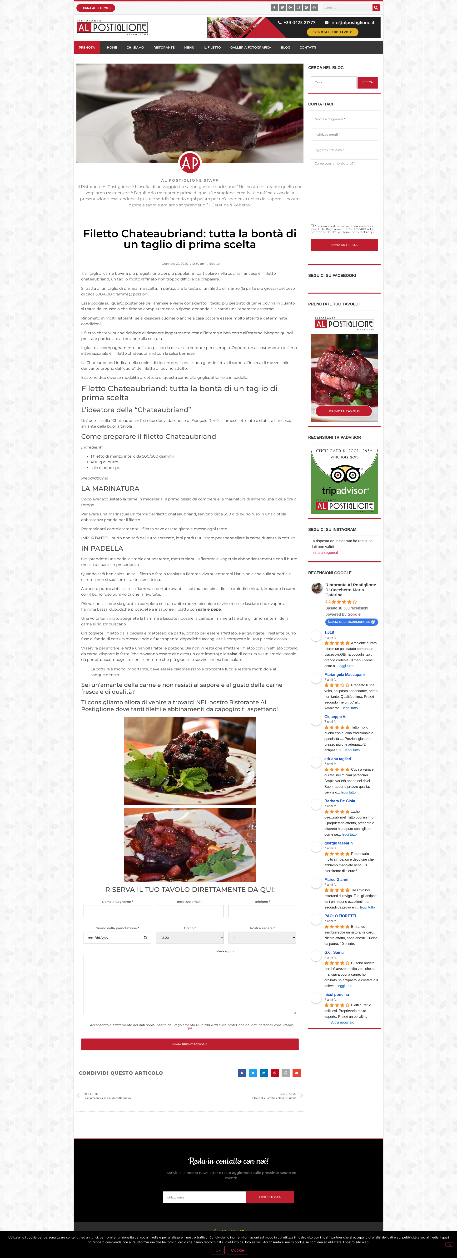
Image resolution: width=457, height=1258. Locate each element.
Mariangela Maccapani (344, 675)
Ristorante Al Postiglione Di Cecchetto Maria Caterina (350, 590)
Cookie (237, 1250)
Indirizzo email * (190, 901)
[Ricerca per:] (334, 82)
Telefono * (262, 901)
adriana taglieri (337, 759)
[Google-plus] (290, 7)
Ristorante (164, 47)
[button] (242, 1073)
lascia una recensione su (349, 621)
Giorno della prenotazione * (117, 928)
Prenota (87, 47)
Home (112, 47)
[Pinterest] (306, 7)
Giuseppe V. (335, 717)
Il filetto (212, 47)
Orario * (190, 928)
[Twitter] (282, 7)
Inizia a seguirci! (324, 552)
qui (189, 1028)
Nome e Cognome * (117, 901)
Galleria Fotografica (250, 47)
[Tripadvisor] (314, 7)
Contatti (308, 47)
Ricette (214, 263)
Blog (285, 47)
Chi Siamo (135, 47)
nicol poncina (336, 995)
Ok (218, 1250)
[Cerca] (376, 7)
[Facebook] (274, 7)
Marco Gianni (336, 880)
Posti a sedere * (262, 928)
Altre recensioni (344, 1022)
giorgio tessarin (338, 843)
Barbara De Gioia (339, 801)
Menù (189, 47)
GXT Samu (334, 952)
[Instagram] (298, 7)
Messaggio (224, 951)
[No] (449, 1244)
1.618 (329, 632)
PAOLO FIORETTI (340, 916)
